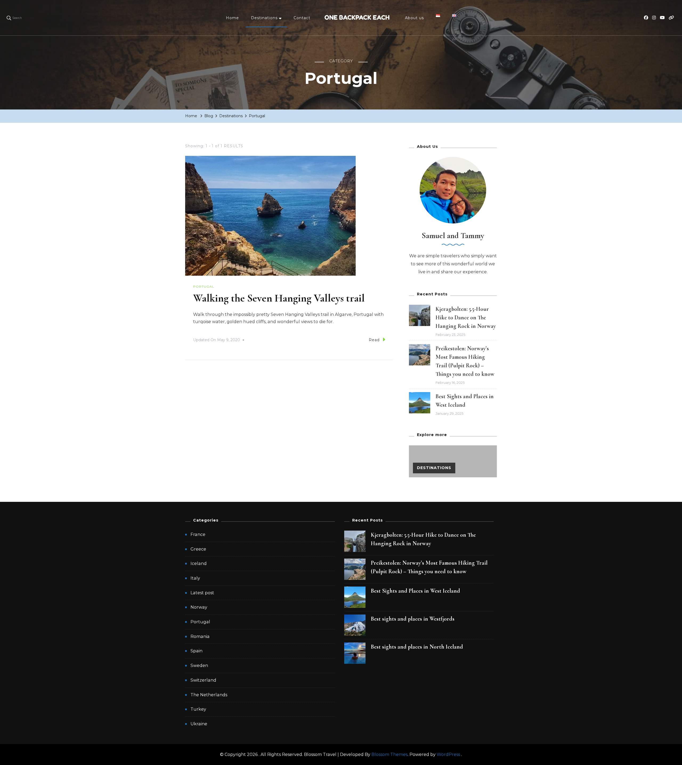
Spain (196, 650)
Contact (302, 17)
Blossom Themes (389, 754)
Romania (200, 636)
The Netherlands (208, 694)
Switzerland (203, 680)
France (197, 534)
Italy (195, 578)
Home (232, 17)
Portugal (203, 286)
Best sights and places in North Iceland (417, 646)
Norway (198, 607)
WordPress (448, 754)
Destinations (264, 17)
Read (374, 339)
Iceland (198, 563)
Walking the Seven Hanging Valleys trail (279, 298)
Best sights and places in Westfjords (412, 618)
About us (414, 17)
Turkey (198, 709)
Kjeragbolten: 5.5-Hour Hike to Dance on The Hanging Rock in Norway (466, 317)
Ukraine (198, 723)
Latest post (202, 592)
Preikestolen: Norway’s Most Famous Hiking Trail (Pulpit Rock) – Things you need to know (429, 567)
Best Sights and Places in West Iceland (415, 590)
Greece (198, 549)
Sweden (199, 665)
